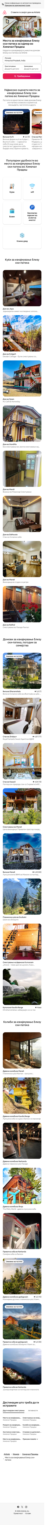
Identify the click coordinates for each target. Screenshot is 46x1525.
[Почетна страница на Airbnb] (4, 12)
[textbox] (12, 69)
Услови (28, 1513)
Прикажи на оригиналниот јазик (17, 5)
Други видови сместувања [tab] (13, 1410)
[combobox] (22, 60)
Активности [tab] (33, 1410)
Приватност (18, 1513)
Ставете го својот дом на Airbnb (25, 12)
